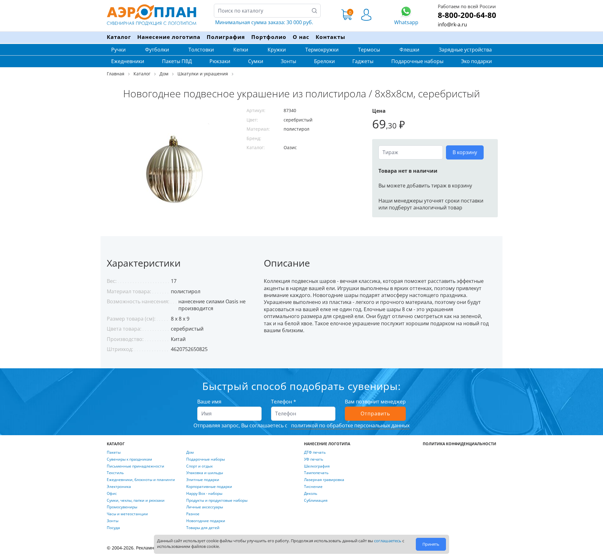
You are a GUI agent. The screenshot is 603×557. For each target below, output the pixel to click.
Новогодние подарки (205, 520)
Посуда (113, 527)
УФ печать (313, 459)
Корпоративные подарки (209, 486)
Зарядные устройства (465, 49)
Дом (190, 452)
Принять (430, 544)
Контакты (330, 37)
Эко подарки (476, 61)
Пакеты (114, 452)
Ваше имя (209, 401)
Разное (192, 513)
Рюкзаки (219, 61)
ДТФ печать (315, 452)
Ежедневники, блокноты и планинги (141, 479)
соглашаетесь (387, 540)
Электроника (119, 486)
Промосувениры (122, 507)
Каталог (119, 37)
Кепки (240, 49)
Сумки (255, 61)
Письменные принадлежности (135, 466)
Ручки (118, 49)
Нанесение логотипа (168, 37)
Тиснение (313, 486)
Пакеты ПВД (177, 61)
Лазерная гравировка (324, 479)
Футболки (157, 49)
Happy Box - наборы (204, 493)
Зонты (288, 61)
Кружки (277, 49)
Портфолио (268, 37)
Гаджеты (362, 61)
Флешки (409, 49)
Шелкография (317, 466)
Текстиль (115, 472)
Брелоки (324, 61)
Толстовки (201, 49)
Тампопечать (316, 472)
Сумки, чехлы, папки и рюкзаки (136, 500)
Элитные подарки (202, 479)
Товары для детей (203, 527)
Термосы (369, 49)
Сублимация (316, 500)
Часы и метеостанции (127, 513)
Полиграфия (226, 37)
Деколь (310, 493)
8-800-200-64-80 (467, 15)
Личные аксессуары (204, 507)
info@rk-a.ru (452, 24)
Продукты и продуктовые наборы (216, 500)
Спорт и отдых (199, 466)
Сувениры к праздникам (129, 459)
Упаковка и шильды (204, 472)
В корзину (465, 152)
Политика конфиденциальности (459, 443)
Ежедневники (127, 61)
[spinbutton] (410, 152)
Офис (112, 493)
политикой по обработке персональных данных (350, 425)
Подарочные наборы (417, 61)
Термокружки (322, 49)
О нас (301, 37)
